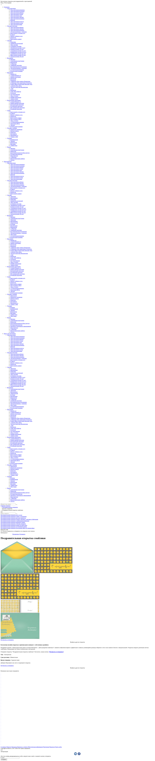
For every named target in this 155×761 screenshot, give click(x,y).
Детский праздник (12, 26)
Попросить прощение (16, 129)
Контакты (14, 747)
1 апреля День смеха (16, 85)
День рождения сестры (16, 23)
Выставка (13, 144)
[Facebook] (79, 753)
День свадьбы (14, 45)
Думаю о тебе (14, 136)
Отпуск (12, 160)
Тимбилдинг (13, 145)
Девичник (13, 196)
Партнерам (46, 747)
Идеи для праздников (10, 333)
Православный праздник (17, 103)
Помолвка (13, 42)
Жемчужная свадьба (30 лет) (18, 55)
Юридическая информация (35, 747)
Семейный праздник (16, 65)
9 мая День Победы (15, 91)
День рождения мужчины (17, 11)
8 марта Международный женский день (21, 84)
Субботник (13, 64)
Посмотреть (15, 534)
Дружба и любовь (12, 128)
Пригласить (13, 295)
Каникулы (13, 37)
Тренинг (12, 141)
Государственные (15, 94)
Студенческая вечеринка (17, 69)
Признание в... (14, 135)
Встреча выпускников (16, 71)
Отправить (22, 534)
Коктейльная (13, 225)
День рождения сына (16, 15)
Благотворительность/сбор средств (19, 153)
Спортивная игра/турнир (17, 61)
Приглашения (7, 161)
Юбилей (12, 20)
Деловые (9, 138)
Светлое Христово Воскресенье (19, 87)
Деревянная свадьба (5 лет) (17, 48)
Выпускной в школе (15, 39)
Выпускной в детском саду (17, 33)
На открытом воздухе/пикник (18, 66)
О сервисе (3, 747)
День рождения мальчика (17, 18)
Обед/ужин (13, 234)
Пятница (12, 59)
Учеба (8, 110)
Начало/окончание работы (17, 158)
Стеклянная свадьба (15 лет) (18, 50)
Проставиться (14, 155)
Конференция (14, 139)
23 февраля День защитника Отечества (21, 83)
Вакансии (52, 747)
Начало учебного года (16, 36)
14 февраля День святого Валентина (20, 81)
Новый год (13, 74)
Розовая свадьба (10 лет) (17, 49)
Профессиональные (15, 97)
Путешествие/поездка (16, 154)
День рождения (11, 8)
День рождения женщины (17, 10)
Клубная (12, 224)
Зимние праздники (15, 77)
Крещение (13, 80)
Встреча (12, 307)
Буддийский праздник (16, 106)
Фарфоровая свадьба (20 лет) (18, 52)
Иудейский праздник (16, 109)
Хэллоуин (13, 93)
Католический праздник (17, 104)
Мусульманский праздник (17, 107)
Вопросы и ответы (22, 747)
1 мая (11, 88)
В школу (12, 34)
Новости (9, 747)
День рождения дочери (16, 14)
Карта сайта (58, 747)
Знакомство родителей (16, 43)
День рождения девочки (17, 17)
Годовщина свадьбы (15, 46)
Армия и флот (14, 99)
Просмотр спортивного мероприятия (20, 326)
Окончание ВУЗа (15, 123)
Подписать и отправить (7, 640)
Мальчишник (14, 198)
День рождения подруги (17, 21)
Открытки (7, 7)
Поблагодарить (14, 131)
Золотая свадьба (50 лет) (17, 56)
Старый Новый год (15, 75)
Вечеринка (10, 58)
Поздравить (13, 134)
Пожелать (13, 132)
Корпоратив (13, 62)
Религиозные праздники (14, 100)
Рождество (13, 78)
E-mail (2, 757)
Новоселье (13, 151)
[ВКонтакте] (75, 753)
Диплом (12, 125)
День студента (14, 96)
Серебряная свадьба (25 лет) (18, 53)
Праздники (10, 72)
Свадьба (9, 40)
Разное (9, 147)
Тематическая (14, 223)
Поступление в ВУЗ (15, 119)
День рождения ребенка (16, 13)
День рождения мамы (16, 24)
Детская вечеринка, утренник (18, 31)
